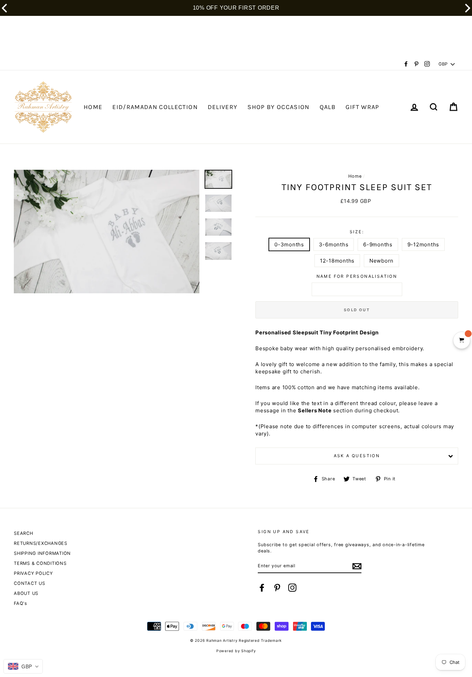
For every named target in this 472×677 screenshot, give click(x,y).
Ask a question (357, 455)
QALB (328, 107)
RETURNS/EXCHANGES (40, 543)
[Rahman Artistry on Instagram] (292, 587)
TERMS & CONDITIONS (40, 563)
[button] (467, 8)
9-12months (423, 244)
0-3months (289, 244)
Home (354, 176)
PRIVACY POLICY (33, 573)
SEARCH (23, 533)
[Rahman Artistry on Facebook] (262, 587)
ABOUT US (26, 593)
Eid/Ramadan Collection (155, 107)
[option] (106, 231)
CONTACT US (29, 583)
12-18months (337, 260)
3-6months (334, 244)
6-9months (378, 244)
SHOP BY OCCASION (278, 107)
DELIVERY (223, 107)
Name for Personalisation (357, 276)
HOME (93, 107)
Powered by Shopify (236, 651)
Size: (357, 231)
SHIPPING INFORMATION (42, 553)
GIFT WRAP (362, 107)
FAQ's (20, 603)
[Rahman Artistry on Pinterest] (277, 587)
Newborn (381, 260)
